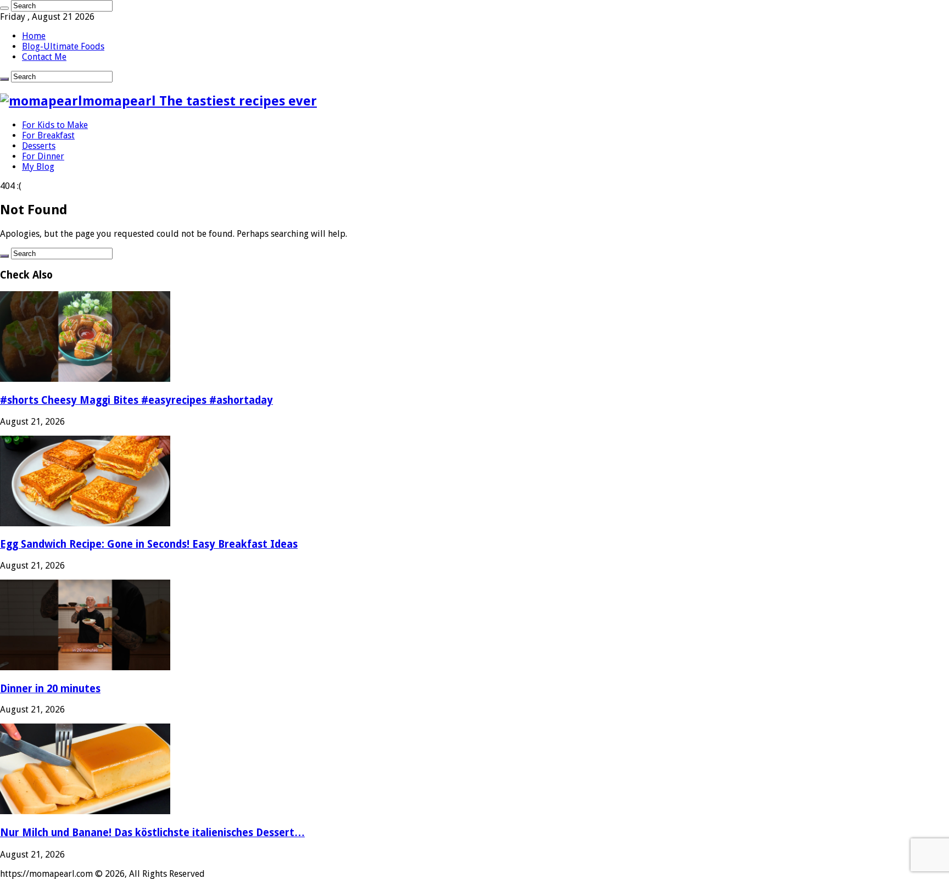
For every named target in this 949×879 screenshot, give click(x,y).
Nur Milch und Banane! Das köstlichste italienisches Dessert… (152, 832)
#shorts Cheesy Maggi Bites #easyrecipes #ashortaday (136, 400)
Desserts (38, 146)
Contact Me (44, 57)
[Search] (4, 8)
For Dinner (43, 156)
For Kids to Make (55, 125)
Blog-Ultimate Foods (63, 46)
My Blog (38, 167)
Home (34, 36)
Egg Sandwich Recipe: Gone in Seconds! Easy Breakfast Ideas (149, 544)
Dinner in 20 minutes (50, 688)
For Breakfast (48, 135)
